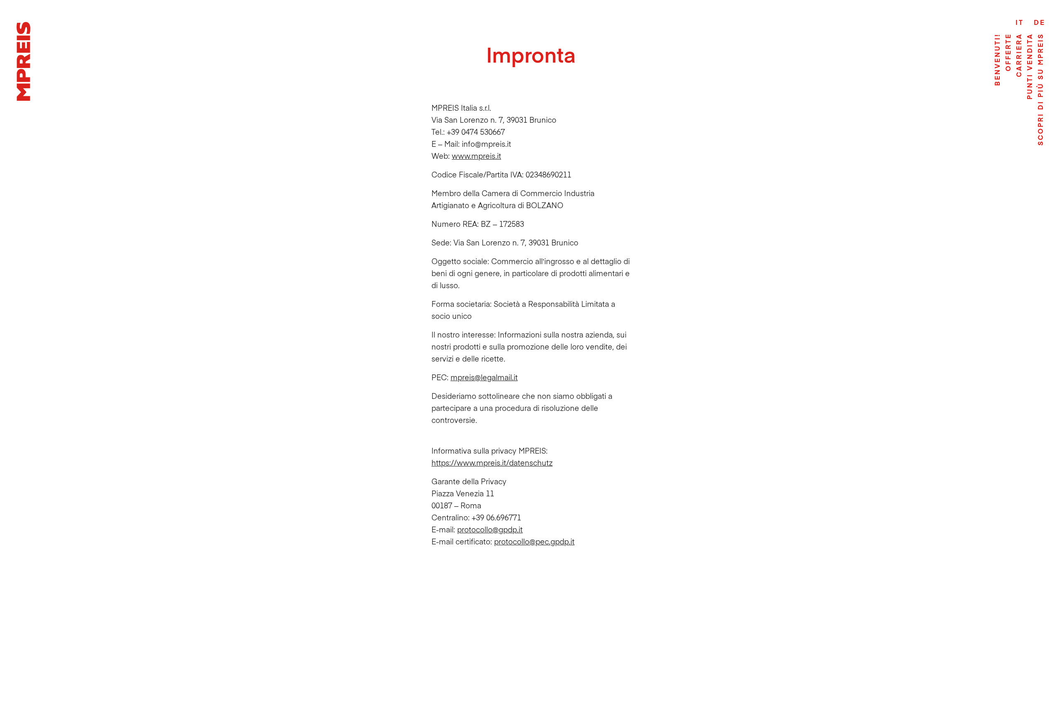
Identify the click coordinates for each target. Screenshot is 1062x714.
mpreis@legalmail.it (484, 377)
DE (1039, 22)
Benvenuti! (996, 59)
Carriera (1018, 55)
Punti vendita (1029, 66)
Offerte (1007, 52)
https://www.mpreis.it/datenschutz (492, 462)
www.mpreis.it (476, 156)
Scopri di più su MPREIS (1040, 89)
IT (1020, 22)
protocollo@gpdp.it (490, 529)
